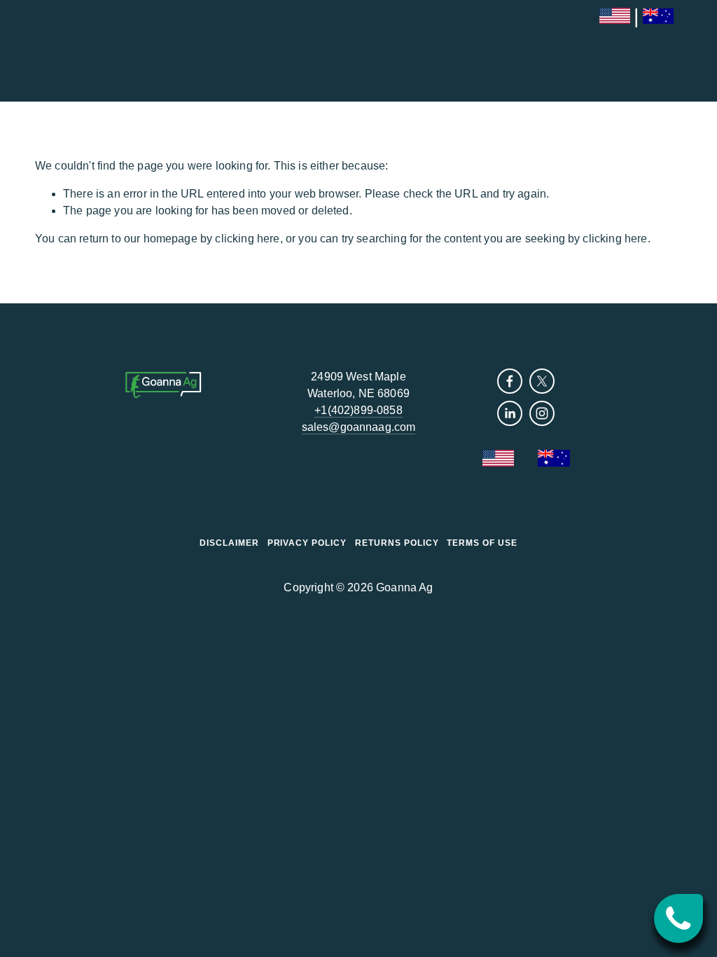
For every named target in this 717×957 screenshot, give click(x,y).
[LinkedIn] (509, 413)
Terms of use (482, 543)
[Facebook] (509, 381)
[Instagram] (542, 413)
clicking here (247, 239)
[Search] (40, 51)
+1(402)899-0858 (358, 410)
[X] (542, 381)
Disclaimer (229, 543)
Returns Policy (396, 543)
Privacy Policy (307, 543)
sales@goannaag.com (359, 427)
